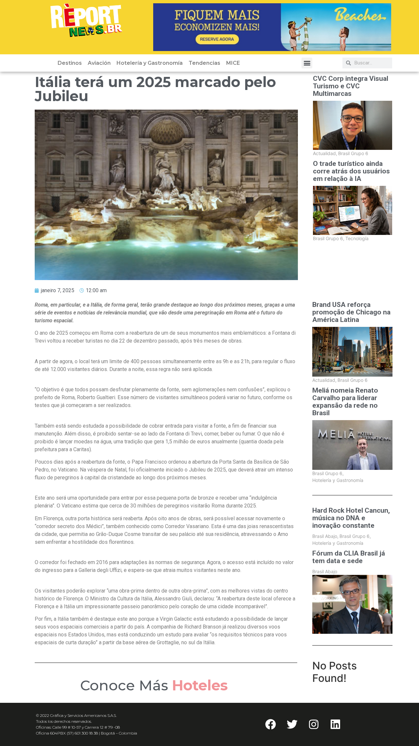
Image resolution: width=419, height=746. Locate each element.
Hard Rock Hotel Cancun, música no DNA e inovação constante (351, 518)
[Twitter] (292, 724)
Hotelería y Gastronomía (150, 63)
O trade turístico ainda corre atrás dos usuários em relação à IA (351, 171)
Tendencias (204, 63)
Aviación (99, 63)
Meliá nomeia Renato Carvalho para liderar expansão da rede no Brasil (345, 402)
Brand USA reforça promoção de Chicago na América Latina (351, 312)
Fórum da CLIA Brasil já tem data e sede (348, 557)
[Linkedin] (335, 724)
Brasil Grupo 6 (353, 153)
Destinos (70, 63)
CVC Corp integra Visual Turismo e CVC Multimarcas (350, 86)
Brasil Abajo (325, 536)
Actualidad (325, 153)
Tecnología (357, 238)
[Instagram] (313, 724)
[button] (306, 63)
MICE (233, 63)
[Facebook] (270, 724)
